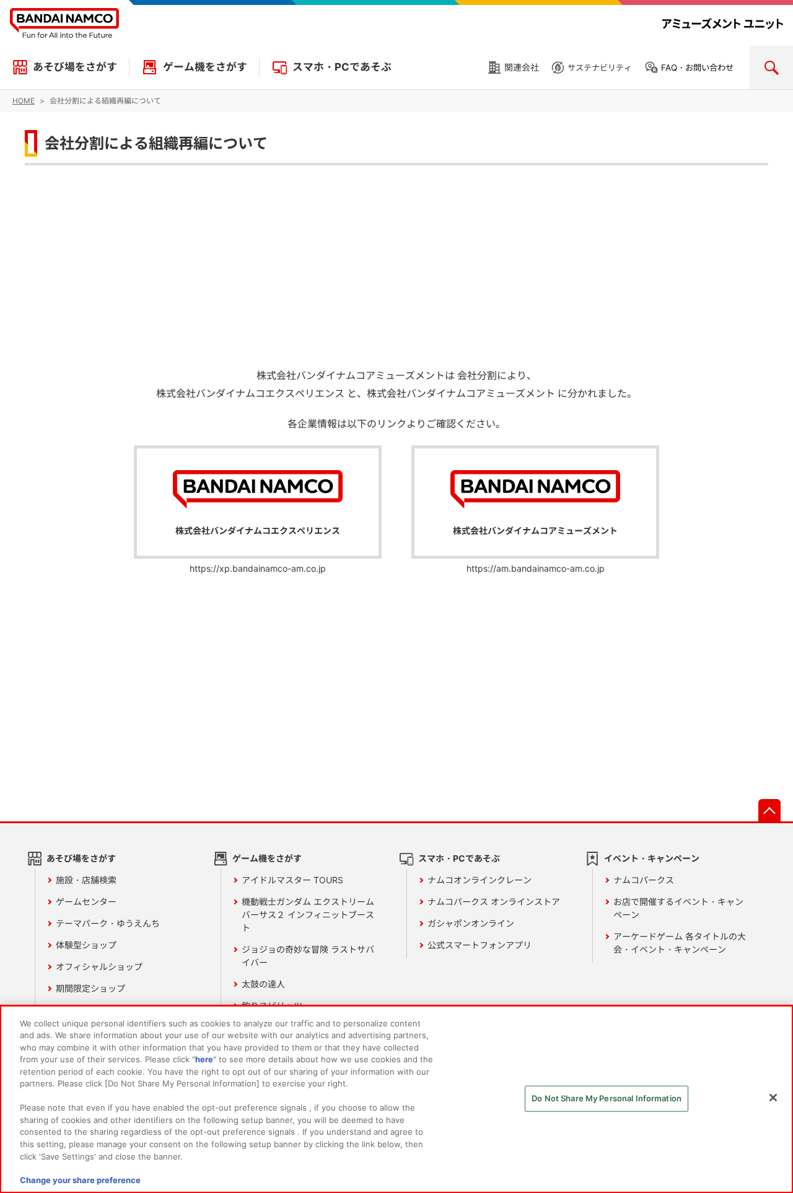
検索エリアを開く (771, 67)
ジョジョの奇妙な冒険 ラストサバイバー (308, 956)
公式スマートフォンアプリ (479, 945)
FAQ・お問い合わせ (697, 67)
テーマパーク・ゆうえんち (108, 923)
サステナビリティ (599, 67)
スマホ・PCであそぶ (342, 67)
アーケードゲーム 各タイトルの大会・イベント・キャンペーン (679, 943)
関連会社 (521, 67)
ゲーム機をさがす (205, 67)
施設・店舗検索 (86, 880)
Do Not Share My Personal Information (606, 1098)
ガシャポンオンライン (470, 923)
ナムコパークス (643, 880)
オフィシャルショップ (99, 966)
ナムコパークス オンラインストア (493, 901)
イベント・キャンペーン (651, 858)
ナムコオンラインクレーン (479, 880)
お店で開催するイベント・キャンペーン (678, 908)
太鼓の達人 (263, 984)
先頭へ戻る (769, 810)
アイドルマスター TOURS (292, 880)
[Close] (773, 1097)
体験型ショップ (86, 945)
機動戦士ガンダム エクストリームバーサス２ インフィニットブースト (308, 914)
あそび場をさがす (75, 67)
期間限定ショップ (90, 988)
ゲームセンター (86, 901)
